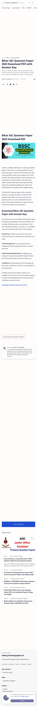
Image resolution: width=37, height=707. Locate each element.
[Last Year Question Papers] (18, 587)
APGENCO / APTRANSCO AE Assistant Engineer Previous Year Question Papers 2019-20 (19, 582)
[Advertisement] (18, 34)
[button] (29, 2)
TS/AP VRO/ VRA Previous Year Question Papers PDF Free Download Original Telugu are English (18, 592)
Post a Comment (18, 524)
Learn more (24, 696)
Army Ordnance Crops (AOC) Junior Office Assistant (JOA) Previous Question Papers (18, 560)
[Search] (32, 2)
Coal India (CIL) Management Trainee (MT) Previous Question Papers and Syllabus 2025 (19, 573)
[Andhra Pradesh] (15, 579)
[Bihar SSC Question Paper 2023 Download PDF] (18, 151)
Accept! (22, 701)
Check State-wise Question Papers (13, 337)
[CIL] (12, 570)
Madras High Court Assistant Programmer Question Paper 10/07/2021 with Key (18, 602)
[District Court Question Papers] (19, 598)
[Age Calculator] (16, 7)
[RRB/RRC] (29, 7)
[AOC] (12, 556)
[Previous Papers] (6, 7)
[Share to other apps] (17, 84)
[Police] (23, 7)
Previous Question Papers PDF (11, 3)
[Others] (22, 579)
